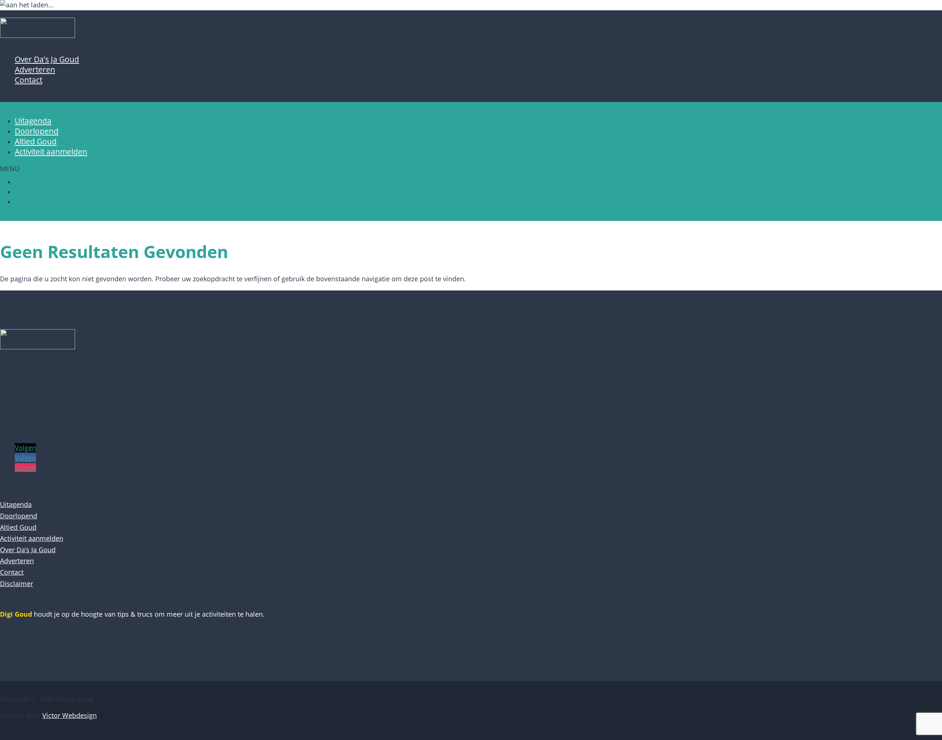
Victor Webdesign (69, 715)
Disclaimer (16, 583)
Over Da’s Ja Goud (47, 59)
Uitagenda (33, 121)
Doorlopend (37, 131)
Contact (28, 80)
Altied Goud (36, 141)
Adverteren (35, 69)
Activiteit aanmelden (51, 152)
